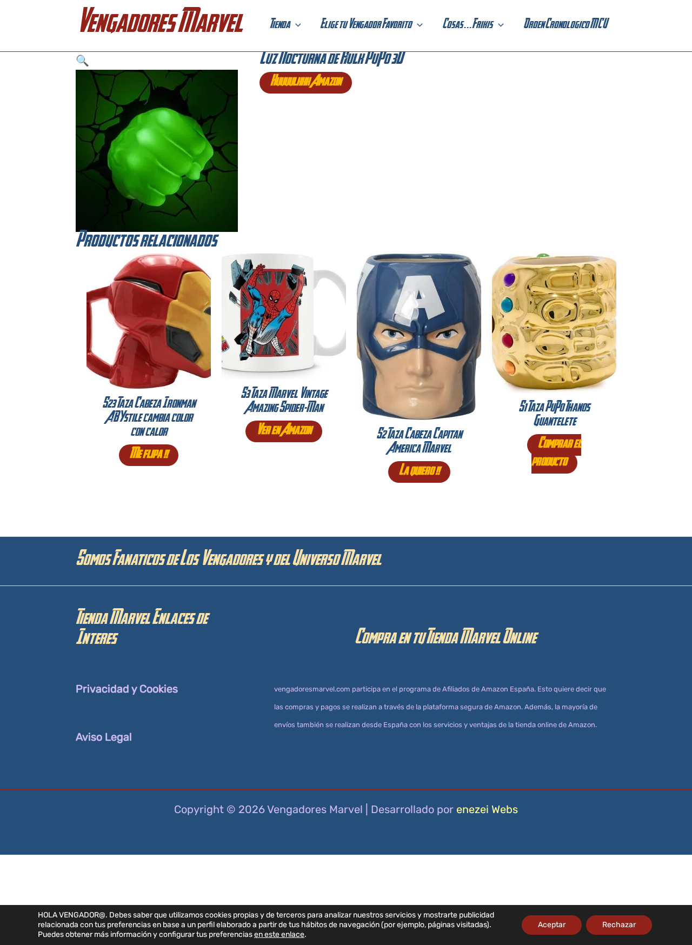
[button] (295, 26)
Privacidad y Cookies (127, 688)
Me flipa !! (149, 455)
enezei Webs (487, 809)
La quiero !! (419, 472)
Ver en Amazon (283, 431)
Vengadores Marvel (159, 26)
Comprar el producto (556, 454)
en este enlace (279, 934)
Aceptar (551, 924)
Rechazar (619, 924)
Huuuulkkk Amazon (305, 82)
